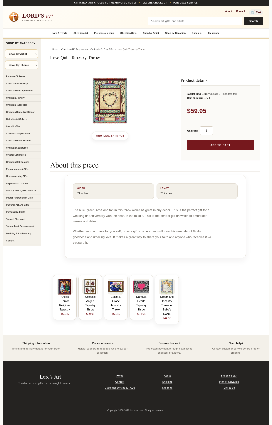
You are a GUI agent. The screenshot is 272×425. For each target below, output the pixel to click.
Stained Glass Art (15, 219)
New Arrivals (60, 33)
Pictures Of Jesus (15, 76)
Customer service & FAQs (120, 387)
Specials (197, 33)
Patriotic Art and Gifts (17, 205)
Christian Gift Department (19, 90)
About (228, 11)
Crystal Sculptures (16, 155)
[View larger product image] (110, 136)
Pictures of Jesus (104, 33)
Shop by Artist (151, 33)
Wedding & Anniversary (18, 233)
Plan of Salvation (229, 381)
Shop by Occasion (175, 33)
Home (55, 49)
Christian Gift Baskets (17, 162)
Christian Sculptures (17, 148)
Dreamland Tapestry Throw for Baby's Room (167, 305)
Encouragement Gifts (17, 169)
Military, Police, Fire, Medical (21, 190)
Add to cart (220, 145)
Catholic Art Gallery (16, 119)
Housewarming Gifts (17, 176)
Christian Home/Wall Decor (20, 112)
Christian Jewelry (15, 98)
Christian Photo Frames (18, 140)
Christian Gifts (128, 33)
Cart (256, 12)
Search (253, 21)
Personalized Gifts (15, 212)
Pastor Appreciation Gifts (19, 197)
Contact (240, 11)
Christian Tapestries (16, 105)
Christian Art (80, 33)
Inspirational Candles (17, 183)
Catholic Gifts (13, 126)
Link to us (229, 387)
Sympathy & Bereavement (20, 226)
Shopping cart (229, 375)
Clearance (214, 33)
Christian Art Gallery (17, 83)
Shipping (167, 381)
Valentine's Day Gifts (102, 49)
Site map (167, 387)
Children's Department (18, 133)
